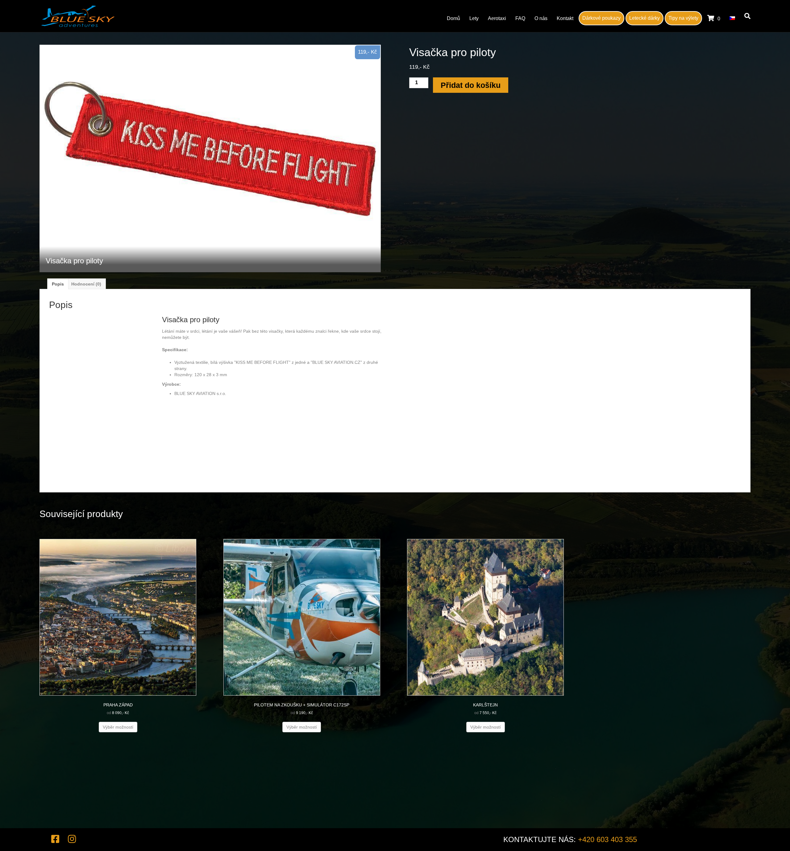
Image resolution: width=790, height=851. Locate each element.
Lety (474, 18)
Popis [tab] (58, 284)
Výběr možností (118, 727)
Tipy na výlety (683, 18)
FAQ (520, 18)
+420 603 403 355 (607, 839)
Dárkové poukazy (601, 18)
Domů (453, 18)
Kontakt (565, 18)
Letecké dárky (644, 18)
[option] (210, 158)
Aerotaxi (497, 18)
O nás (540, 18)
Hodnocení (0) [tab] (86, 284)
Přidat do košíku (471, 85)
